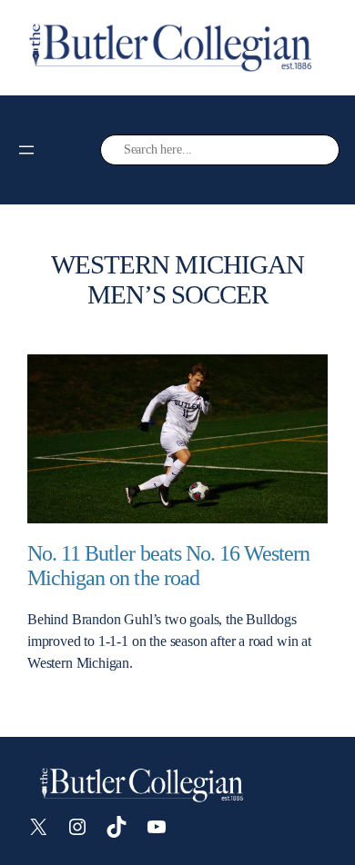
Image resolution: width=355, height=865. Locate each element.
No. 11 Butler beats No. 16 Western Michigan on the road (168, 566)
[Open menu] (26, 150)
